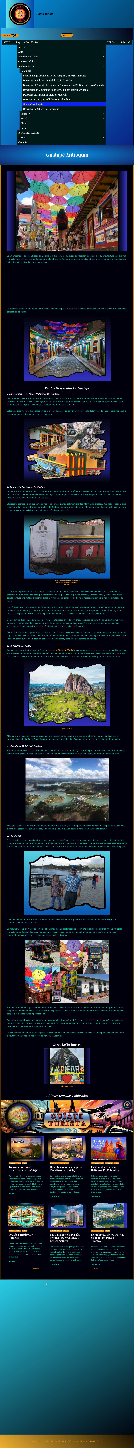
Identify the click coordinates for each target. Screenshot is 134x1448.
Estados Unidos (15, 1163)
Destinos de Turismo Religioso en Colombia (46, 99)
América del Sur (27, 66)
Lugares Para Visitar (27, 42)
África (21, 46)
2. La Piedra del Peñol (19, 645)
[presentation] (25, 1148)
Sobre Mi (125, 42)
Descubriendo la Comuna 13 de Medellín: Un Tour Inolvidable (55, 89)
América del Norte (28, 56)
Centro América (26, 61)
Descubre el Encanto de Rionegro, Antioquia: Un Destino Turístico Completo (63, 85)
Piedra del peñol (67, 1086)
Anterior (36, 1269)
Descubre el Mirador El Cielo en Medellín (45, 94)
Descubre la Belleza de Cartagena (41, 108)
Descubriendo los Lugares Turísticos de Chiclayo (66, 1168)
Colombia (26, 70)
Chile (23, 123)
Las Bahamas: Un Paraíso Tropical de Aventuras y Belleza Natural (65, 1238)
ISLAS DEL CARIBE (28, 132)
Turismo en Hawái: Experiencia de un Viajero (24, 1168)
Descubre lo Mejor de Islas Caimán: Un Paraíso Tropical (107, 1238)
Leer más (13, 1194)
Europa (22, 137)
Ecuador (25, 113)
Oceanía (22, 142)
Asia (20, 51)
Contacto (100, 1441)
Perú (23, 127)
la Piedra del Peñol (64, 650)
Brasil (24, 118)
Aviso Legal (90, 1441)
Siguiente (98, 1269)
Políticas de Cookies (76, 1441)
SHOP (7, 42)
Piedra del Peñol (67, 729)
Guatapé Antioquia (33, 104)
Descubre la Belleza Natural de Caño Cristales (47, 80)
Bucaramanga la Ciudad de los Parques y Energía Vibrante (54, 75)
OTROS (111, 42)
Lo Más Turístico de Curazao (21, 1236)
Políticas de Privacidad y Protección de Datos (48, 1441)
